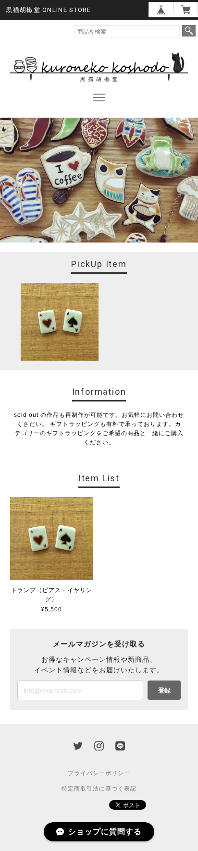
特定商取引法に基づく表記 (99, 788)
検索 (189, 30)
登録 (164, 689)
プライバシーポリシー (99, 773)
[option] (60, 322)
